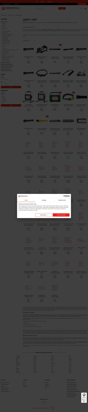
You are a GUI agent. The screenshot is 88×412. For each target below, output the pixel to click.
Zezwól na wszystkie (61, 214)
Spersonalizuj (43, 214)
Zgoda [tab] (26, 200)
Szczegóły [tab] (44, 200)
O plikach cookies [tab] (62, 200)
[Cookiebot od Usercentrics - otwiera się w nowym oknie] (64, 196)
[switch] (84, 401)
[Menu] (86, 393)
